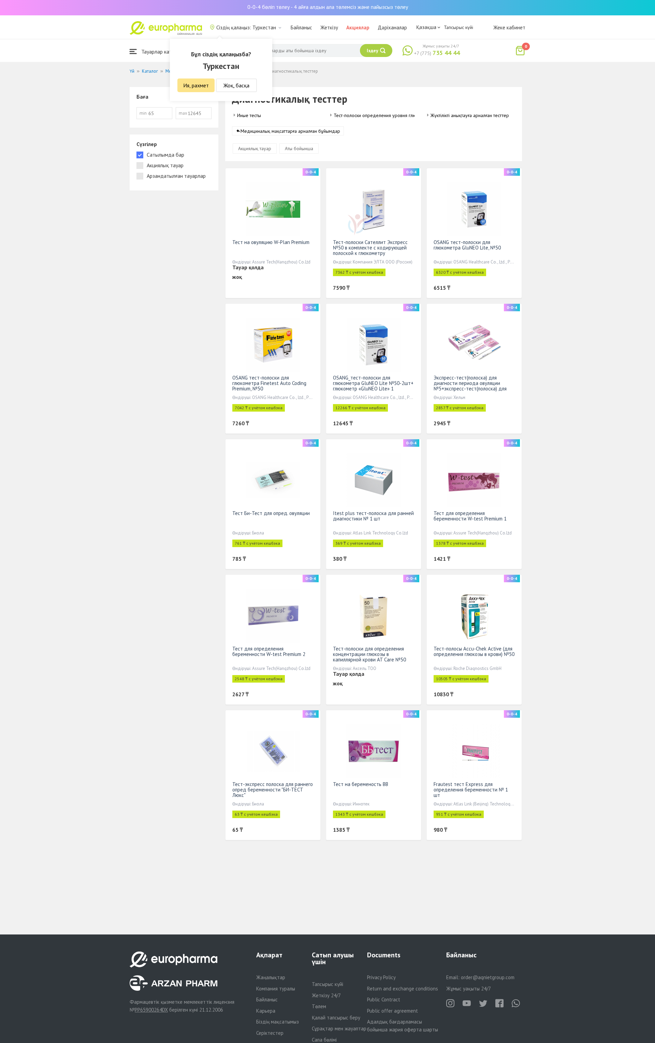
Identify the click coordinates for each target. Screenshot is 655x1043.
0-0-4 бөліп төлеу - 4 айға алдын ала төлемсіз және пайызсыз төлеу (327, 6)
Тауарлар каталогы (163, 51)
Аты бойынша (299, 148)
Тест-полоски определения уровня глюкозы (380, 115)
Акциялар (357, 27)
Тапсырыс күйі (458, 27)
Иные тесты (249, 115)
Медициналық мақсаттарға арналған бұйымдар (290, 131)
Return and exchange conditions (402, 988)
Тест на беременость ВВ (360, 784)
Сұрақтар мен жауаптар (339, 1028)
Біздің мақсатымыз (277, 1021)
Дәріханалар (392, 27)
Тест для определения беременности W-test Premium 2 (268, 651)
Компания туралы (275, 988)
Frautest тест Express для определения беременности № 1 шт (471, 789)
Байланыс (301, 27)
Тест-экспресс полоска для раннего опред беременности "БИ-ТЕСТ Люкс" (272, 789)
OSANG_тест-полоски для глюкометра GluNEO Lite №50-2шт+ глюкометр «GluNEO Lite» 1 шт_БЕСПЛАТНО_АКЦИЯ (373, 385)
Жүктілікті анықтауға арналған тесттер (470, 115)
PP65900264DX (151, 1009)
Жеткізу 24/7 (326, 995)
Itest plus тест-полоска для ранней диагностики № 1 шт (373, 516)
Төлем (319, 1006)
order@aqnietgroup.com (487, 977)
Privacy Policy (381, 977)
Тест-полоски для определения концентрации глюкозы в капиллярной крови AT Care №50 (369, 654)
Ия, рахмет (196, 85)
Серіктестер (269, 1033)
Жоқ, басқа (236, 85)
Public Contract (383, 999)
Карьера (265, 1011)
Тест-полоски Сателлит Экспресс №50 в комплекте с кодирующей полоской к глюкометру (370, 247)
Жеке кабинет (509, 27)
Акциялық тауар (254, 148)
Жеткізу (329, 27)
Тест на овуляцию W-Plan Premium (270, 242)
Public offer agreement (392, 1011)
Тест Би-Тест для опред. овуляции (271, 513)
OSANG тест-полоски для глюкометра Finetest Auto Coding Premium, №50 (269, 383)
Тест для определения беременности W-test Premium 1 (470, 516)
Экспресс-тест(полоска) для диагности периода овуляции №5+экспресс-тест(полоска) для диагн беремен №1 (470, 385)
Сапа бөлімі (324, 1040)
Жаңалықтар (270, 977)
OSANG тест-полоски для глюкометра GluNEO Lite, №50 (467, 245)
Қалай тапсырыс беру (336, 1017)
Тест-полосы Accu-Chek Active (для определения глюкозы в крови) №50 (474, 651)
